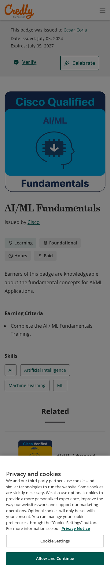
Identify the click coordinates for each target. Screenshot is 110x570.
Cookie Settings (55, 541)
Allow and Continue (55, 558)
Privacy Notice (75, 528)
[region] (55, 513)
